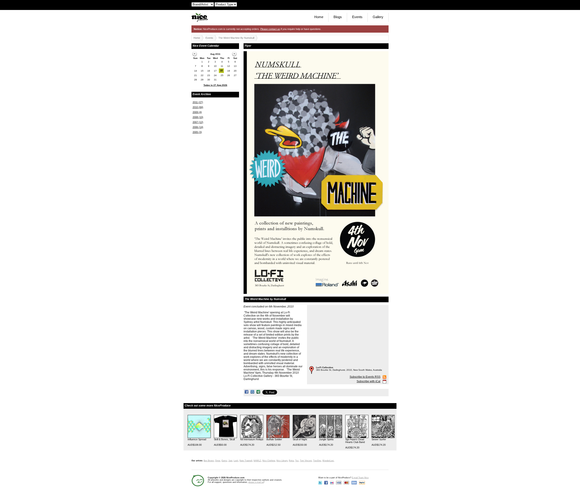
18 (221, 70)
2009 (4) (197, 112)
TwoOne (317, 461)
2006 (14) (198, 127)
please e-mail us (256, 482)
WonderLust (328, 461)
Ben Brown (209, 461)
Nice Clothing (268, 461)
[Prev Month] (195, 54)
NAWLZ (257, 461)
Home (318, 17)
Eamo (224, 461)
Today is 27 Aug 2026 (215, 85)
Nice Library (282, 461)
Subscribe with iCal (368, 381)
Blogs (338, 17)
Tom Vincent (306, 461)
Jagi (230, 461)
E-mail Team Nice (360, 478)
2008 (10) (198, 117)
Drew (217, 461)
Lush (236, 461)
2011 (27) (198, 102)
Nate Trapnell (245, 461)
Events (357, 17)
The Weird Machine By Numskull (236, 37)
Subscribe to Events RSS (365, 376)
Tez (297, 461)
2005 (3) (197, 132)
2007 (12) (198, 122)
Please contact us (270, 29)
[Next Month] (234, 54)
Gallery (378, 17)
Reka (291, 461)
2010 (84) (198, 107)
